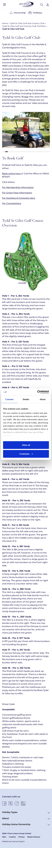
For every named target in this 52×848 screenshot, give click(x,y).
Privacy (21, 837)
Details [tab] (26, 399)
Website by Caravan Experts (13, 841)
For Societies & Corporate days (18, 198)
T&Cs (4, 837)
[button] (41, 4)
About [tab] (43, 399)
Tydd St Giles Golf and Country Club (27, 23)
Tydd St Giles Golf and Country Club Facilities (23, 26)
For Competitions (11, 203)
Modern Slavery (33, 837)
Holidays (37, 12)
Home (5, 23)
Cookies (12, 837)
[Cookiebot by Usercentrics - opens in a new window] (37, 392)
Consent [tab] (9, 399)
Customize (24, 454)
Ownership (20, 12)
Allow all (26, 445)
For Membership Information (18, 187)
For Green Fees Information (17, 193)
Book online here (11, 173)
